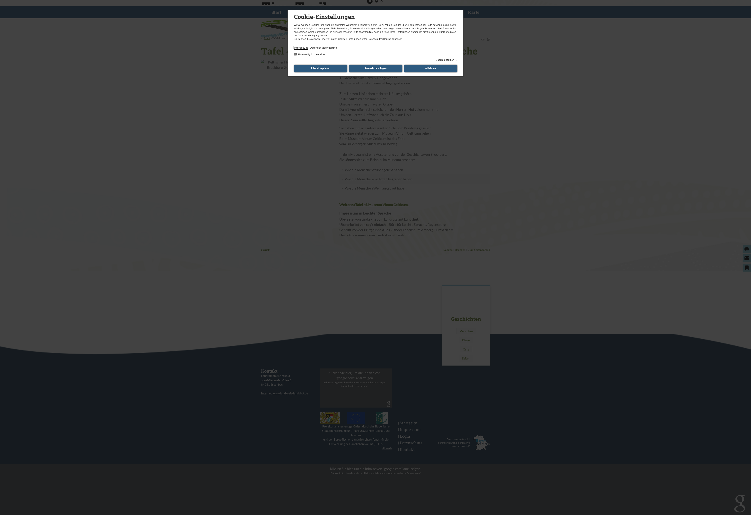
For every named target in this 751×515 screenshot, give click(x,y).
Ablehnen (430, 68)
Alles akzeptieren (320, 68)
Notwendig (304, 54)
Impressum (301, 47)
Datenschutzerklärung (323, 47)
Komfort (320, 54)
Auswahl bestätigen (375, 68)
